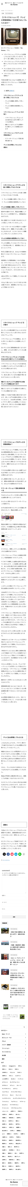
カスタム (5, 1085)
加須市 (19, 1117)
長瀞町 (4, 1169)
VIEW (17, 1069)
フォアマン (14, 1101)
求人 (18, 1150)
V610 (11, 1069)
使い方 (18, 1114)
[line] (19, 854)
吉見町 (4, 1124)
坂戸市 (18, 1124)
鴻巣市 (11, 1169)
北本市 (10, 1121)
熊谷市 (10, 1156)
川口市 (16, 1134)
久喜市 (4, 1114)
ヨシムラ (5, 1104)
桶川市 (16, 1146)
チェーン (18, 1095)
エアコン (5, 1082)
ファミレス (5, 1101)
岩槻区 (9, 1134)
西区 (4, 1166)
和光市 (11, 1124)
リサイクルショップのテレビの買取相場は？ (13, 134)
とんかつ (18, 1075)
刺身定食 (11, 1117)
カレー (19, 1085)
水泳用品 (11, 1150)
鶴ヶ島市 (18, 1169)
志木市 (11, 1137)
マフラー (22, 1101)
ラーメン (5, 1108)
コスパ (15, 1088)
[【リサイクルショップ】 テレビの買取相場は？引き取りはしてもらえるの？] (16, 854)
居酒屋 (19, 1130)
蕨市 (23, 1163)
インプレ (20, 1079)
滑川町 (21, 1153)
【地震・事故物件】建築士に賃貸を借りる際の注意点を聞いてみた (17, 947)
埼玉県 (4, 1127)
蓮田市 (17, 1163)
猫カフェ (17, 1156)
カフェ (12, 1085)
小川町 (12, 1130)
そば (11, 1075)
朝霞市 (4, 1143)
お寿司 (4, 1075)
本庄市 (11, 1143)
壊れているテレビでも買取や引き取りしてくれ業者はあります (14, 126)
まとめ (13, 1079)
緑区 (4, 1163)
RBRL (4, 1069)
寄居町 (18, 1127)
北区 (4, 1121)
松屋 (4, 1146)
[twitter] (4, 854)
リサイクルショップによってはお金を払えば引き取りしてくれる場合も (14, 120)
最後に (6, 147)
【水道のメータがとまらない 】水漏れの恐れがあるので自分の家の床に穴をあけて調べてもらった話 (17, 992)
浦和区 (10, 1153)
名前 (3, 895)
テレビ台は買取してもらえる (13, 145)
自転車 (10, 1163)
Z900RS (4, 1072)
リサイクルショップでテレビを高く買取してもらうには (13, 96)
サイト (3, 909)
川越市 (4, 1137)
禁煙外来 (11, 1159)
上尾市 (12, 1111)
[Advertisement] (14, 166)
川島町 (22, 1134)
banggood (12, 1066)
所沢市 (4, 1140)
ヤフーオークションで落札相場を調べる (14, 139)
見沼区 (10, 1166)
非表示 (12, 91)
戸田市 (18, 1137)
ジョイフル (5, 1092)
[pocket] (12, 854)
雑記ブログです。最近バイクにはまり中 (14, 1179)
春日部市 (18, 1140)
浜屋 (4, 1153)
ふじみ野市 (5, 1079)
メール (4, 902)
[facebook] (8, 854)
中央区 (20, 1111)
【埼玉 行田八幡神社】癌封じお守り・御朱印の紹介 (17, 934)
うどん (12, 1072)
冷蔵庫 (4, 1117)
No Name (14, 4)
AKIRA (4, 1066)
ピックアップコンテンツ (19, 1098)
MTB (20, 1066)
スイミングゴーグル (16, 1092)
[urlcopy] (23, 854)
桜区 (10, 1146)
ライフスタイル (6, 860)
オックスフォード (14, 1082)
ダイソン (5, 1095)
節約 (18, 1159)
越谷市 (18, 1166)
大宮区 (11, 1127)
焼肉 (4, 1156)
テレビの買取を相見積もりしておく (14, 107)
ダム (11, 1095)
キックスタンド (6, 1088)
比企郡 (4, 1150)
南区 (17, 1121)
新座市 (11, 1140)
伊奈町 (11, 1114)
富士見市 (5, 1130)
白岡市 (4, 1159)
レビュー (5, 1111)
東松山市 (19, 1143)
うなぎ (19, 1072)
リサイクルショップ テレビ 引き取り (14, 113)
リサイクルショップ (16, 1108)
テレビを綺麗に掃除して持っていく (14, 102)
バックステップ (6, 1098)
